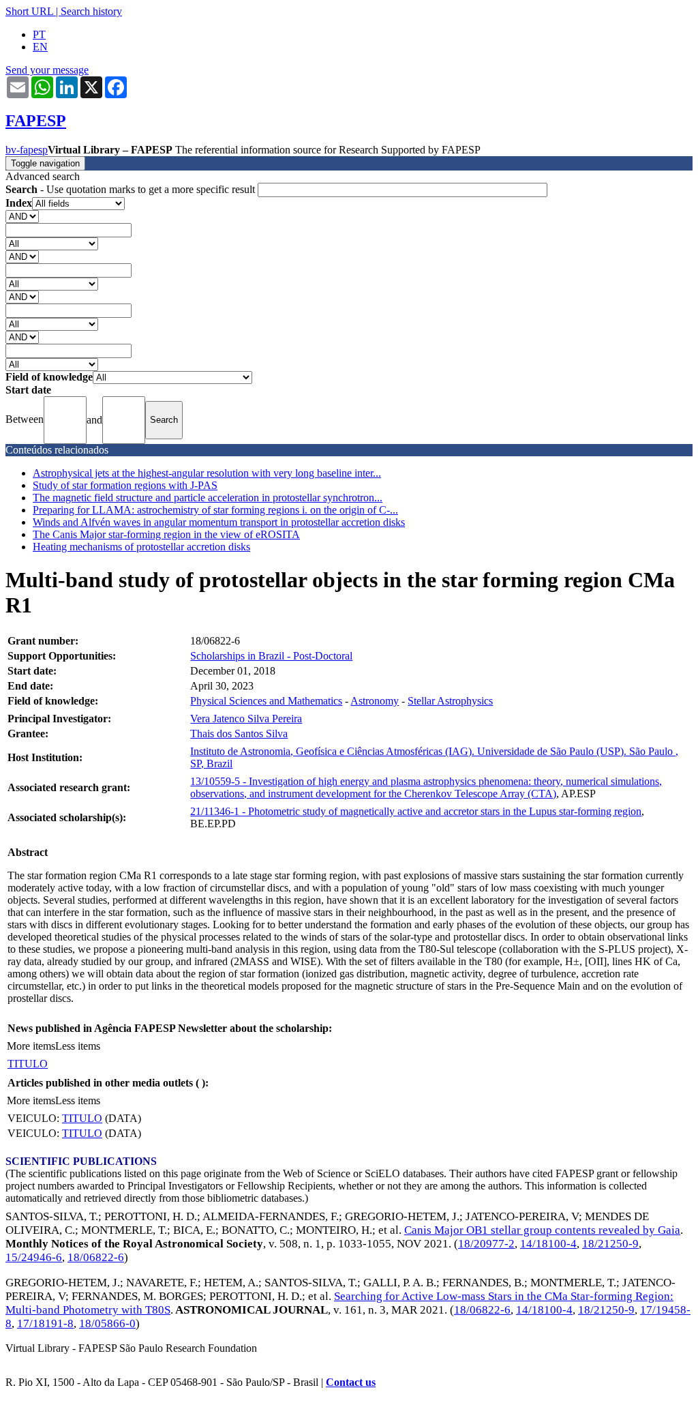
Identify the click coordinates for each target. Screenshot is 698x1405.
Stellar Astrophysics (450, 701)
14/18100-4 (548, 1243)
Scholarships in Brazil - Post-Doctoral (271, 656)
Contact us (351, 1382)
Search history (91, 11)
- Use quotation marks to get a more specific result (131, 189)
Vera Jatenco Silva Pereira (246, 718)
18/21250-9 (610, 1243)
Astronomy (374, 701)
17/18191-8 (45, 1323)
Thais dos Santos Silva (239, 733)
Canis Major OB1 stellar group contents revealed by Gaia (542, 1230)
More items (31, 1046)
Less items (77, 1046)
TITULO (27, 1063)
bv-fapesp (26, 150)
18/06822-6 (95, 1257)
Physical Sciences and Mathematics (266, 701)
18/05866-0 (107, 1323)
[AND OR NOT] (22, 216)
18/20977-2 (486, 1243)
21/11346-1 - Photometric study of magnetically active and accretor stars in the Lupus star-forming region (415, 811)
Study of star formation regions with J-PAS (125, 485)
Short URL (29, 11)
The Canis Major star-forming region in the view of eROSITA (166, 534)
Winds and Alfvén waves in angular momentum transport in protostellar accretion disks (219, 522)
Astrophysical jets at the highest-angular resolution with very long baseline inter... (207, 473)
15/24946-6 (33, 1257)
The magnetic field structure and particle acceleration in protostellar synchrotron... (207, 497)
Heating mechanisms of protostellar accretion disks (141, 546)
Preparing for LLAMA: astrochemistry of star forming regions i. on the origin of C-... (215, 510)
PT (39, 34)
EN (40, 47)
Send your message (47, 70)
